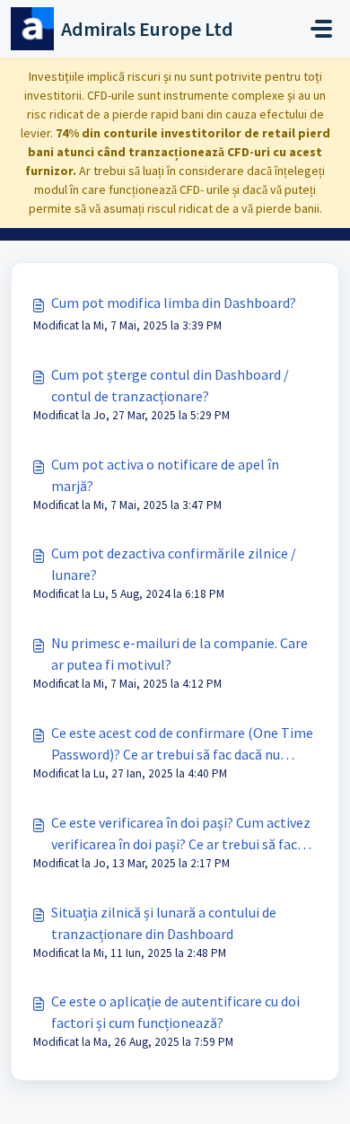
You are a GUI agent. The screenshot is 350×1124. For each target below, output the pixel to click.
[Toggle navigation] (321, 29)
